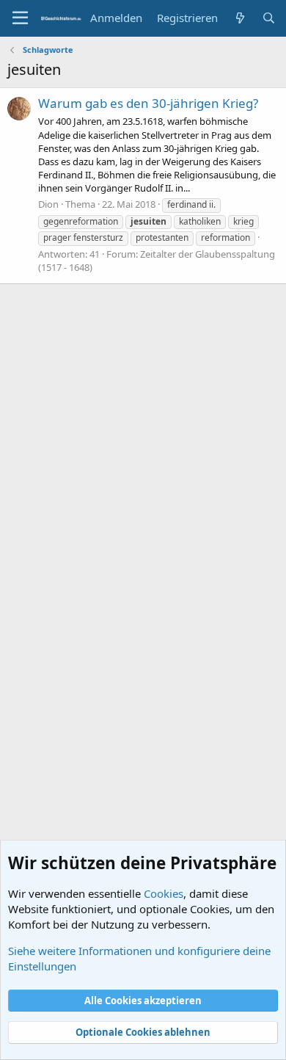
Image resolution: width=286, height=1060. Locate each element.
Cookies (163, 893)
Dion (48, 204)
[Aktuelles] (239, 18)
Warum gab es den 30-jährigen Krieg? (148, 103)
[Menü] (20, 18)
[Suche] (268, 18)
